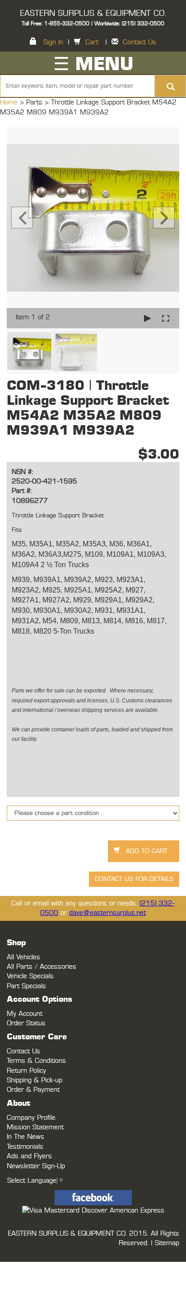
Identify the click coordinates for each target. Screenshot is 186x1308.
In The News (25, 1136)
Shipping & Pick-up (34, 1080)
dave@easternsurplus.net (107, 913)
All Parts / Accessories (41, 966)
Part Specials (26, 986)
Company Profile (31, 1117)
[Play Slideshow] (147, 318)
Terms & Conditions (36, 1060)
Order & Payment (33, 1089)
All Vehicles (23, 957)
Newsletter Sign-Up (36, 1166)
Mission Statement (35, 1127)
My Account (24, 1013)
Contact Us (139, 42)
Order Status (26, 1023)
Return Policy (26, 1070)
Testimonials (25, 1146)
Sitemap (167, 1243)
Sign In (53, 42)
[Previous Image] (22, 217)
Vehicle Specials (30, 976)
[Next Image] (164, 217)
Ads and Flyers (29, 1156)
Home (10, 102)
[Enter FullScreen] (165, 318)
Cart (91, 42)
